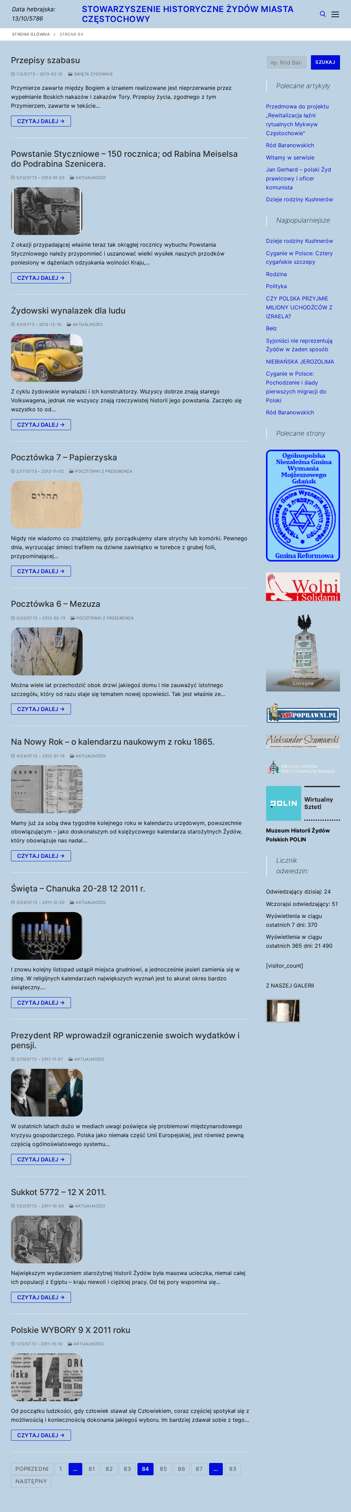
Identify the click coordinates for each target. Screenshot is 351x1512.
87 (199, 1468)
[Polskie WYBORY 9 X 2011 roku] (47, 1377)
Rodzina (276, 274)
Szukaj (325, 62)
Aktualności (90, 177)
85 (163, 1468)
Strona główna (31, 34)
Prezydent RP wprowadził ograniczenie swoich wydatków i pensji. (125, 1040)
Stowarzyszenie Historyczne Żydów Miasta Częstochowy (188, 14)
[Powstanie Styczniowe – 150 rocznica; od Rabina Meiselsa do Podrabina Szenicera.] (47, 211)
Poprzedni (32, 1468)
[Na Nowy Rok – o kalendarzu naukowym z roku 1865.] (47, 789)
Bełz (271, 328)
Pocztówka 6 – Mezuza (55, 604)
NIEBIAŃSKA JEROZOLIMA (300, 361)
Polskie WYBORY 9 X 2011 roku (70, 1330)
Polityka (276, 286)
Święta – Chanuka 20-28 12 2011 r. (78, 889)
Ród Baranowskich (290, 145)
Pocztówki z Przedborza (103, 471)
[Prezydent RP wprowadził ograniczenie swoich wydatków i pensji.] (47, 1093)
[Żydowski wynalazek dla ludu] (47, 358)
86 (181, 1468)
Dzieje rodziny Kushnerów (299, 199)
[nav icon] (335, 14)
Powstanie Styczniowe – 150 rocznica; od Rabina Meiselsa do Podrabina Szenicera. (124, 159)
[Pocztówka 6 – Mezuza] (47, 651)
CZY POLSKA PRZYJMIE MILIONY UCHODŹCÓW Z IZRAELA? (299, 307)
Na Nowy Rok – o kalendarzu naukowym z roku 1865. (113, 742)
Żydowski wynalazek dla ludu (68, 311)
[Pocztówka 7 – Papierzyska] (47, 505)
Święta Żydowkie (93, 74)
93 (233, 1468)
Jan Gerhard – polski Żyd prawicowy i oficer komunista (298, 178)
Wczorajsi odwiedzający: (299, 903)
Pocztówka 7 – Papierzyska (64, 457)
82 (109, 1468)
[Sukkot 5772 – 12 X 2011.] (47, 1239)
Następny (31, 1481)
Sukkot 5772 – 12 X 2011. (58, 1192)
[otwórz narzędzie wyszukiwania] (323, 14)
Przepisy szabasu (45, 60)
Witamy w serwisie (290, 157)
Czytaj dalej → (41, 121)
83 (127, 1468)
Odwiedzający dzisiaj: (295, 891)
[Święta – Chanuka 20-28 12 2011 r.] (47, 936)
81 (91, 1468)
